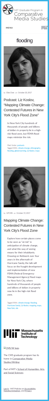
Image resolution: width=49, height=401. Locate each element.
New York (11, 308)
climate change (24, 148)
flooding (10, 151)
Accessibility (29, 389)
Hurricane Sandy (13, 306)
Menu (9, 28)
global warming (20, 151)
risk (17, 308)
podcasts (20, 145)
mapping (32, 306)
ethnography (35, 148)
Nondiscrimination (12, 391)
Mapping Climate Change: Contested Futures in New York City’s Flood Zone (24, 225)
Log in (6, 389)
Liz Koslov (30, 151)
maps (37, 151)
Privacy (28, 391)
